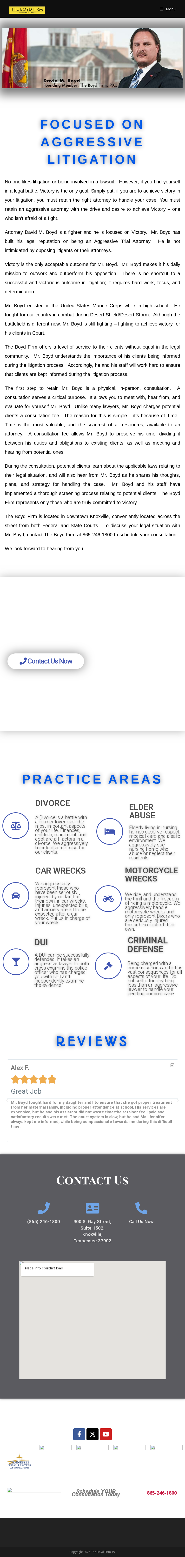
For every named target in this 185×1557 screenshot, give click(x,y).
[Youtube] (106, 1434)
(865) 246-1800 (43, 1221)
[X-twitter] (92, 1434)
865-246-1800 (162, 1493)
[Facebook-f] (79, 1434)
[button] (7, 1100)
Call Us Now (141, 1221)
